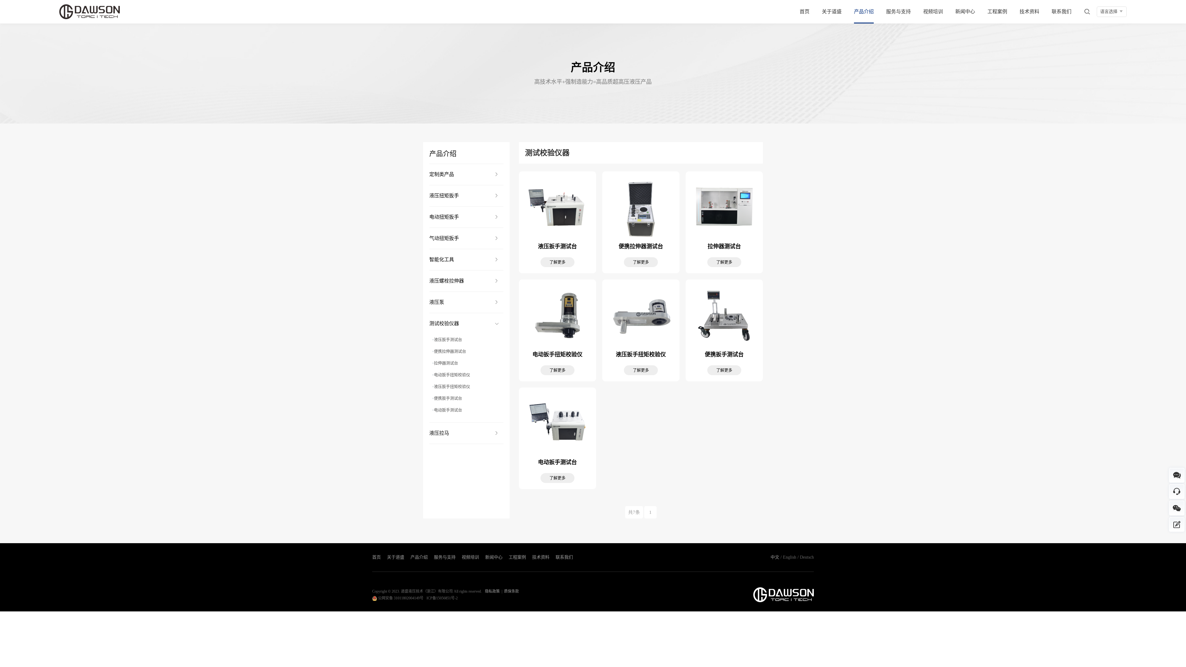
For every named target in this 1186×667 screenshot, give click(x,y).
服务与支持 (898, 11)
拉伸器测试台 (446, 363)
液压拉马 (439, 433)
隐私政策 (492, 591)
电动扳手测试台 (448, 410)
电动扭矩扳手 (444, 217)
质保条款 (511, 591)
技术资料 (1029, 11)
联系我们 (1061, 11)
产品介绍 (864, 11)
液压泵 (436, 302)
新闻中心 (965, 11)
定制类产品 (441, 174)
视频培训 (933, 11)
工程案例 (997, 11)
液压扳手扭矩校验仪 (452, 386)
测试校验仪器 (444, 323)
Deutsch (807, 557)
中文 (775, 557)
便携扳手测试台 (448, 398)
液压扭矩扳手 (444, 195)
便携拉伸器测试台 (450, 351)
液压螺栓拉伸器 (446, 280)
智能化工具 (441, 259)
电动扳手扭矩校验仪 (452, 374)
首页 (805, 11)
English (789, 557)
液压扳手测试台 (448, 339)
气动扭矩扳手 (444, 238)
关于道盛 (832, 11)
